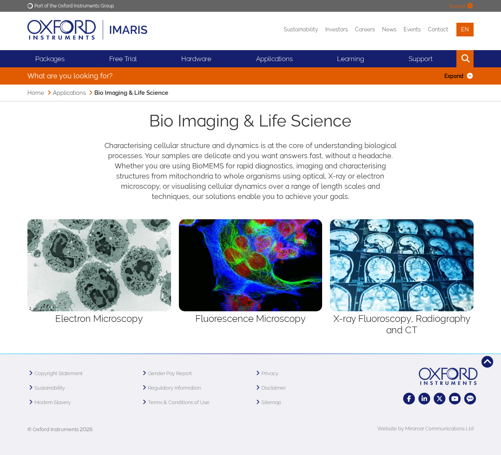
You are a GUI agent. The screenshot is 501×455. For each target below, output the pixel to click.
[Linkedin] (424, 398)
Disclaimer (273, 388)
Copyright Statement (58, 373)
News (389, 29)
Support (421, 59)
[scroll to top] (487, 362)
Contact (438, 29)
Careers (365, 29)
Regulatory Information (174, 388)
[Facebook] (409, 398)
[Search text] (447, 58)
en (465, 29)
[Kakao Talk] (470, 398)
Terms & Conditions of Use (178, 402)
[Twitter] (439, 398)
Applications (69, 92)
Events (412, 29)
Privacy (269, 373)
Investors (336, 29)
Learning (350, 59)
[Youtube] (455, 398)
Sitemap (271, 402)
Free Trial (123, 59)
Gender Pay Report (170, 373)
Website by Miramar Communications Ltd (425, 429)
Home (35, 92)
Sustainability (301, 29)
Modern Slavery (52, 402)
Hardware (196, 59)
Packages (50, 59)
